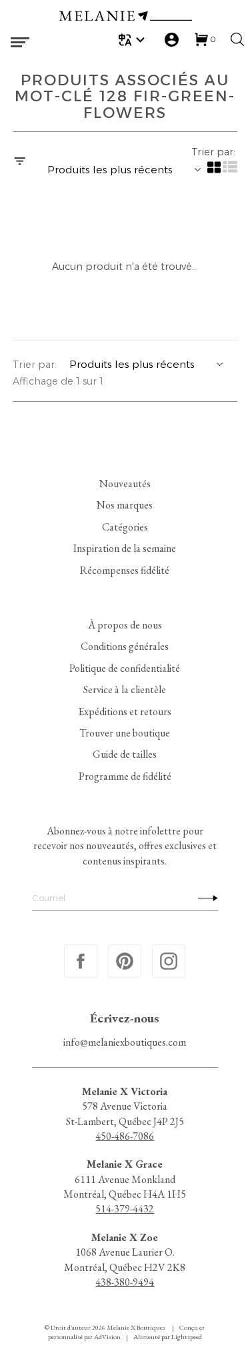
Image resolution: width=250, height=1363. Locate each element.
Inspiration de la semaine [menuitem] (124, 548)
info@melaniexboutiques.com (124, 1042)
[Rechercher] (237, 39)
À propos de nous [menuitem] (125, 625)
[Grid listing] (213, 171)
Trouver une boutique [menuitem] (124, 733)
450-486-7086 (124, 1136)
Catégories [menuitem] (125, 527)
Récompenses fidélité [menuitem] (124, 570)
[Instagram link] (168, 961)
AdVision (107, 1336)
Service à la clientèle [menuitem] (124, 689)
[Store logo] (125, 18)
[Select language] (134, 39)
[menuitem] (134, 39)
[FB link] (80, 961)
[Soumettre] (204, 897)
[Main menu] (20, 42)
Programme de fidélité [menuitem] (125, 776)
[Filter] (20, 162)
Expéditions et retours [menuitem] (124, 711)
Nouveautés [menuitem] (125, 484)
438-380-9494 (124, 1282)
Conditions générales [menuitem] (125, 646)
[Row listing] (229, 171)
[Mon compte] (172, 40)
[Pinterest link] (124, 961)
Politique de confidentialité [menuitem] (124, 668)
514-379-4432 (124, 1209)
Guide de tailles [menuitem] (125, 754)
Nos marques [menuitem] (125, 505)
